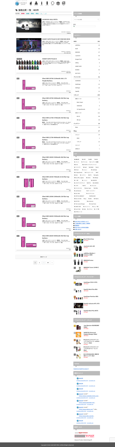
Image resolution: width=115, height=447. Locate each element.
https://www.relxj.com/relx (86, 416)
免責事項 (77, 225)
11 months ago (92, 380)
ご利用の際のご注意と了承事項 (82, 223)
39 (48, 262)
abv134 (81, 378)
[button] (98, 19)
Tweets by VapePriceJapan (80, 369)
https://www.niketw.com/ (86, 409)
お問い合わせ (78, 229)
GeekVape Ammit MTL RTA (82, 380)
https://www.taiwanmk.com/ (86, 402)
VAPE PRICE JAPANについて (82, 221)
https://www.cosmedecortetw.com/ (88, 396)
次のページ (43, 257)
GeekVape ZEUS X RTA (81, 404)
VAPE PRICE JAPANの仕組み (82, 227)
